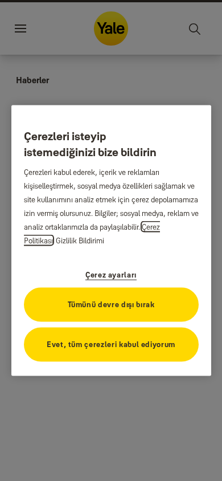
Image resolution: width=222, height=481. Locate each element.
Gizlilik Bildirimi (80, 239)
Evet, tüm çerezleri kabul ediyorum (111, 343)
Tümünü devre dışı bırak (111, 303)
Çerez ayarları (111, 274)
